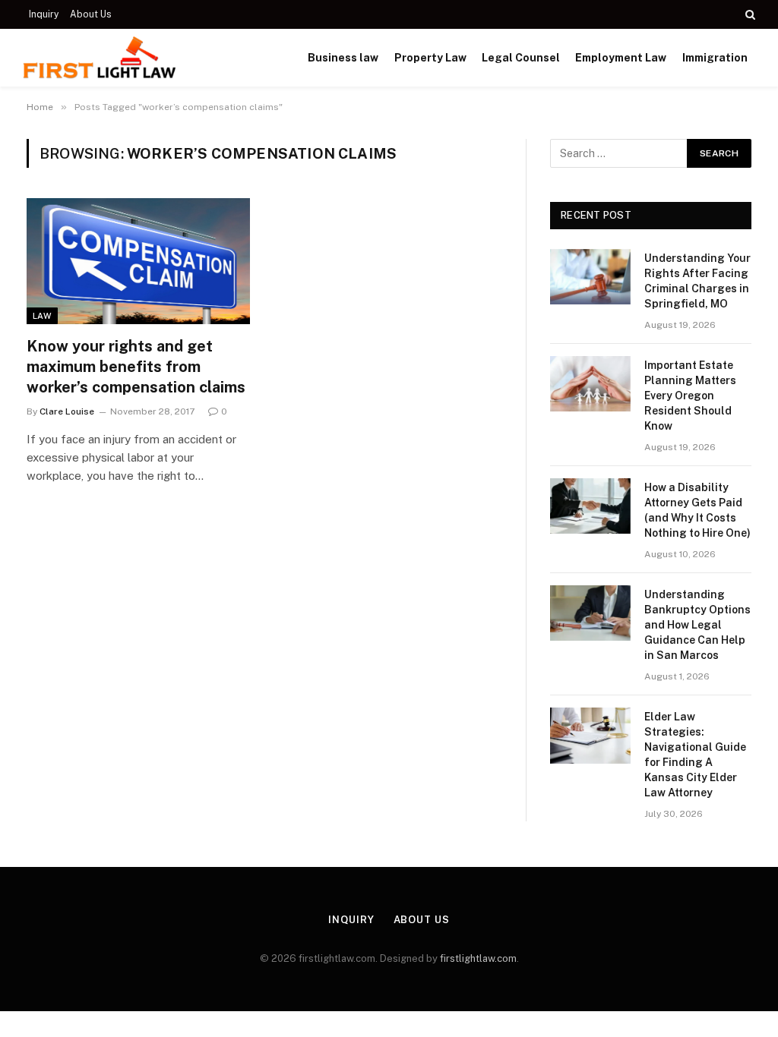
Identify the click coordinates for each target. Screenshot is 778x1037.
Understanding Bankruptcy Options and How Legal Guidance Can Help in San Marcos (697, 624)
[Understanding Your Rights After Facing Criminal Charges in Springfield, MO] (590, 276)
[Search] (748, 14)
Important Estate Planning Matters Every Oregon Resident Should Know (690, 395)
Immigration (715, 58)
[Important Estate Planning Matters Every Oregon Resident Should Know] (590, 383)
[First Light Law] (99, 58)
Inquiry (44, 14)
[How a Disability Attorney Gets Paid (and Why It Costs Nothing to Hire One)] (590, 506)
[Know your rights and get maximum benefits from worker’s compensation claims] (138, 260)
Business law (343, 58)
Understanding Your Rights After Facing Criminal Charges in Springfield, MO (697, 281)
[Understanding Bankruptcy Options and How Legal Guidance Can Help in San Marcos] (590, 613)
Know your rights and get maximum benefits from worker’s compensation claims (136, 366)
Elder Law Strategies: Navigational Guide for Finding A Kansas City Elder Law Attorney (695, 755)
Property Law (430, 58)
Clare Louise (67, 411)
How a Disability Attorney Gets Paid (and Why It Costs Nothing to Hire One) (697, 510)
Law (42, 315)
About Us (91, 14)
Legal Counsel (521, 58)
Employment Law (620, 58)
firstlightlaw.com (478, 958)
